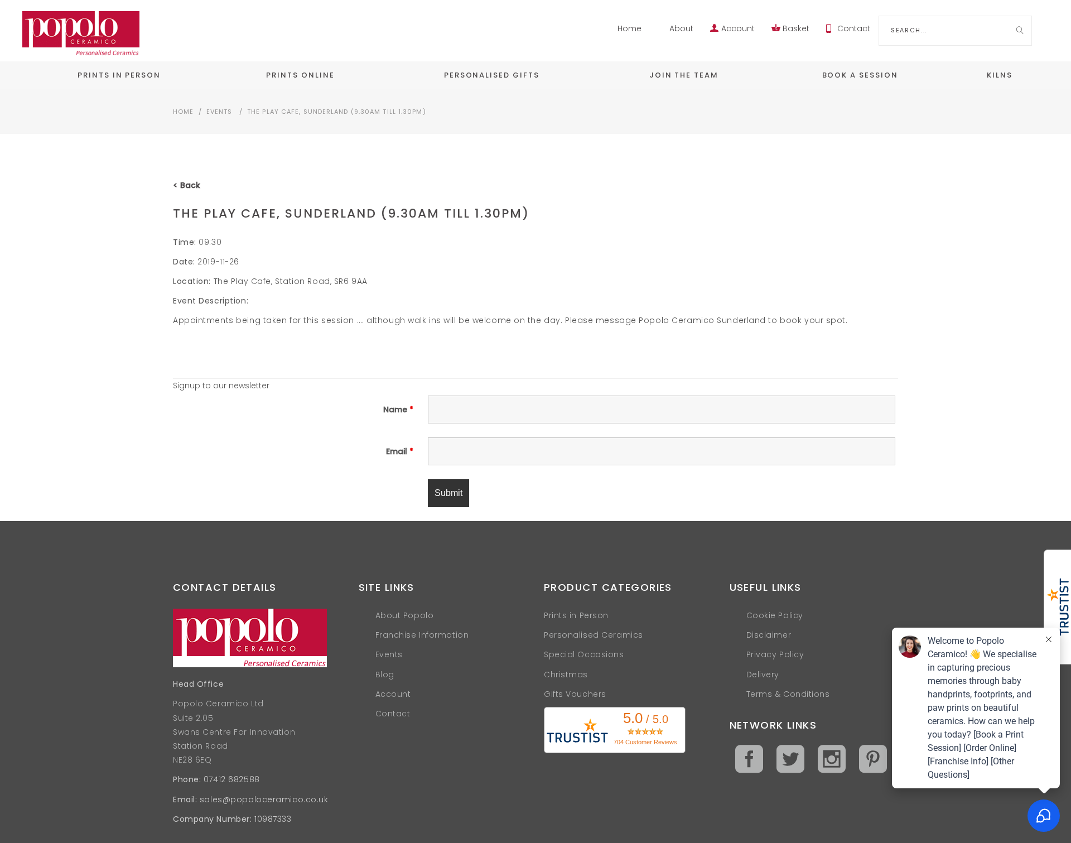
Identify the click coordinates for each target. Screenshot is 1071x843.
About (681, 28)
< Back (186, 185)
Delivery (762, 674)
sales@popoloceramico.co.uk (264, 799)
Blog (384, 674)
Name (398, 409)
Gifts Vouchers (575, 694)
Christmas (566, 674)
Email (399, 451)
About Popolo (404, 615)
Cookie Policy (774, 615)
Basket (796, 28)
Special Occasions (584, 654)
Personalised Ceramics (593, 634)
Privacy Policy (775, 654)
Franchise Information (422, 634)
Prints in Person (576, 615)
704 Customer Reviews (645, 742)
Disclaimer (769, 634)
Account (738, 28)
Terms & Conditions (788, 694)
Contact (853, 28)
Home (629, 28)
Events (219, 111)
